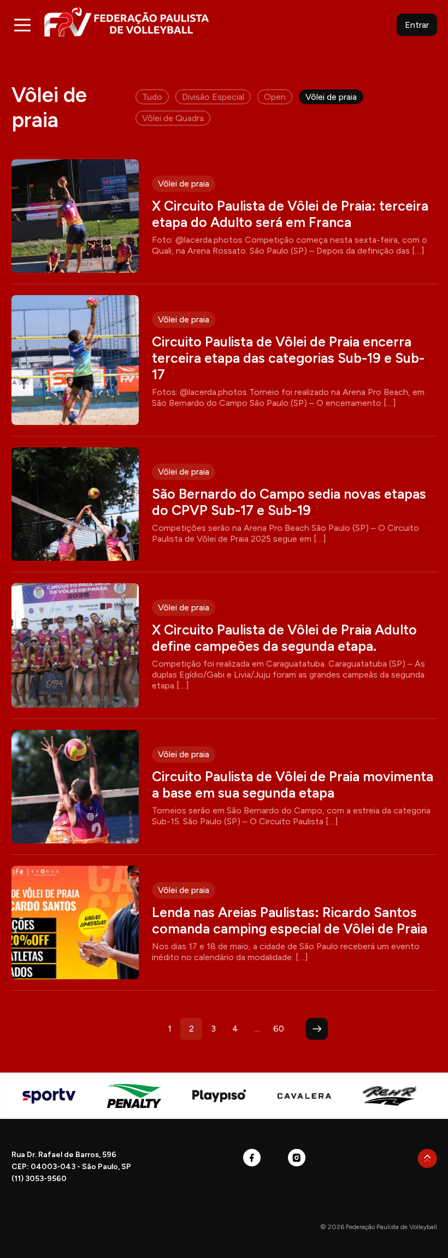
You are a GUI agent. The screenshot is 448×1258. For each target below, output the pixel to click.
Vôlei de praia (331, 97)
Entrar (417, 25)
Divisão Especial (213, 97)
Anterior (131, 1029)
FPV (126, 22)
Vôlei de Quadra (173, 118)
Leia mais (224, 216)
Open (275, 97)
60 (278, 1028)
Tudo (152, 97)
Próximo (317, 1029)
